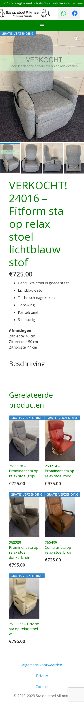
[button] (42, 25)
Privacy (42, 675)
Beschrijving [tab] (27, 363)
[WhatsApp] (63, 13)
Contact (42, 686)
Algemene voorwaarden (42, 664)
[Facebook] (74, 13)
